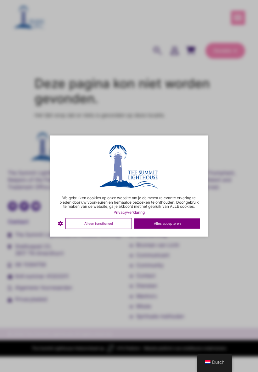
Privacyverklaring (129, 212)
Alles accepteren (167, 223)
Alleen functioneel (98, 223)
